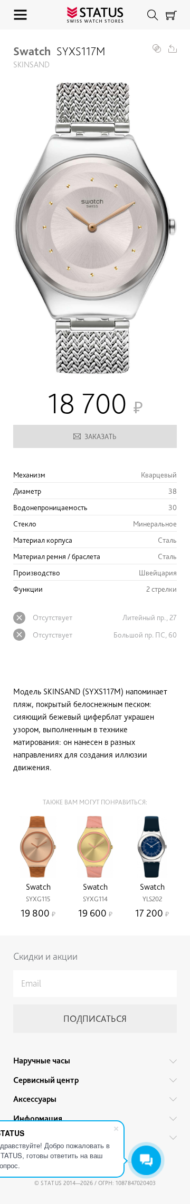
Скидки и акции (45, 956)
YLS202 (152, 899)
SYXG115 (38, 899)
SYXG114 (95, 899)
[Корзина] (171, 15)
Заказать (100, 436)
